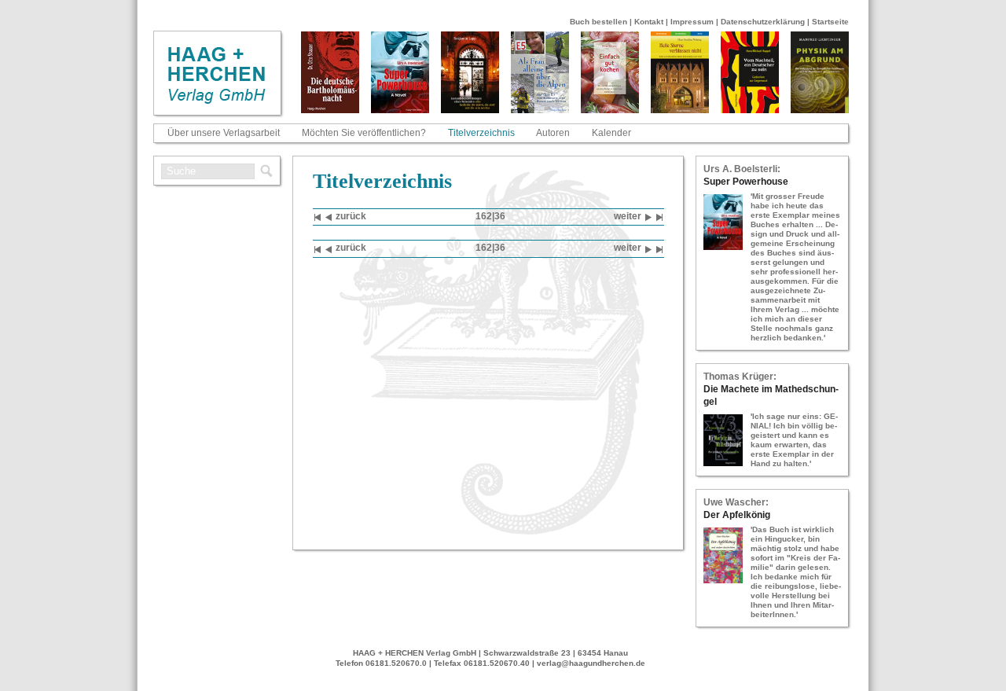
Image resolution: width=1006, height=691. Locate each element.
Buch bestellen (598, 21)
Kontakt (648, 21)
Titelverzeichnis (481, 132)
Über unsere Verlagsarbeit (223, 132)
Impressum (692, 21)
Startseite (830, 21)
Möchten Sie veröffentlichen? (364, 132)
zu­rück (351, 216)
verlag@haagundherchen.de (591, 663)
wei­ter (627, 216)
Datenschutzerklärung (763, 21)
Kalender (611, 132)
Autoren (553, 132)
